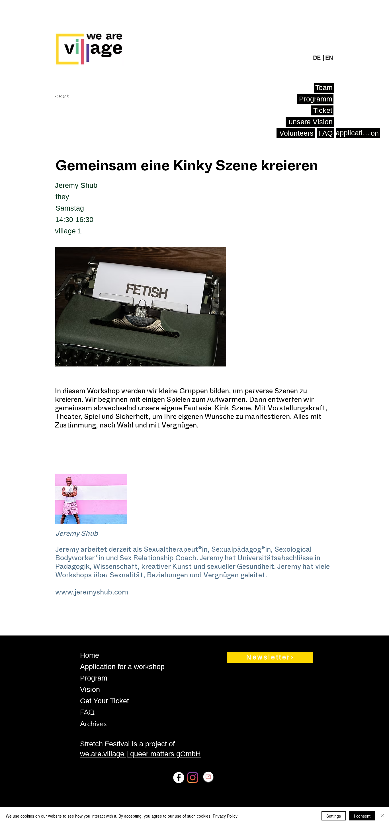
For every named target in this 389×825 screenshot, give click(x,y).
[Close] (382, 815)
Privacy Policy (225, 816)
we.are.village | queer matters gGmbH (140, 754)
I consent (362, 816)
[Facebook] (178, 777)
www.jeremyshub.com (91, 593)
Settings (333, 816)
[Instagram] (192, 777)
